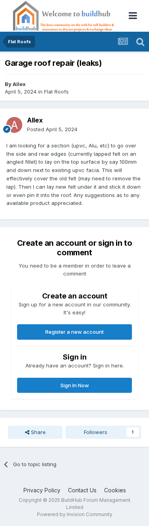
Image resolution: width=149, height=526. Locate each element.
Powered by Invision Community (74, 514)
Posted (52, 129)
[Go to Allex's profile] (14, 125)
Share (37, 432)
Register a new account (74, 332)
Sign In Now (74, 385)
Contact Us (82, 490)
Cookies (115, 490)
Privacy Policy (41, 490)
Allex (19, 84)
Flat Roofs (56, 91)
